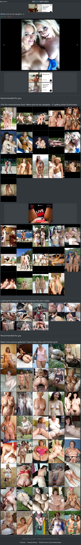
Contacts (23, 542)
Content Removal (32, 542)
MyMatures (40, 1)
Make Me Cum (46, 74)
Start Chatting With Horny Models (46, 8)
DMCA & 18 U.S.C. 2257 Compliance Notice (50, 542)
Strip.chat (45, 11)
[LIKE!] (1, 17)
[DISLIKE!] (8, 17)
